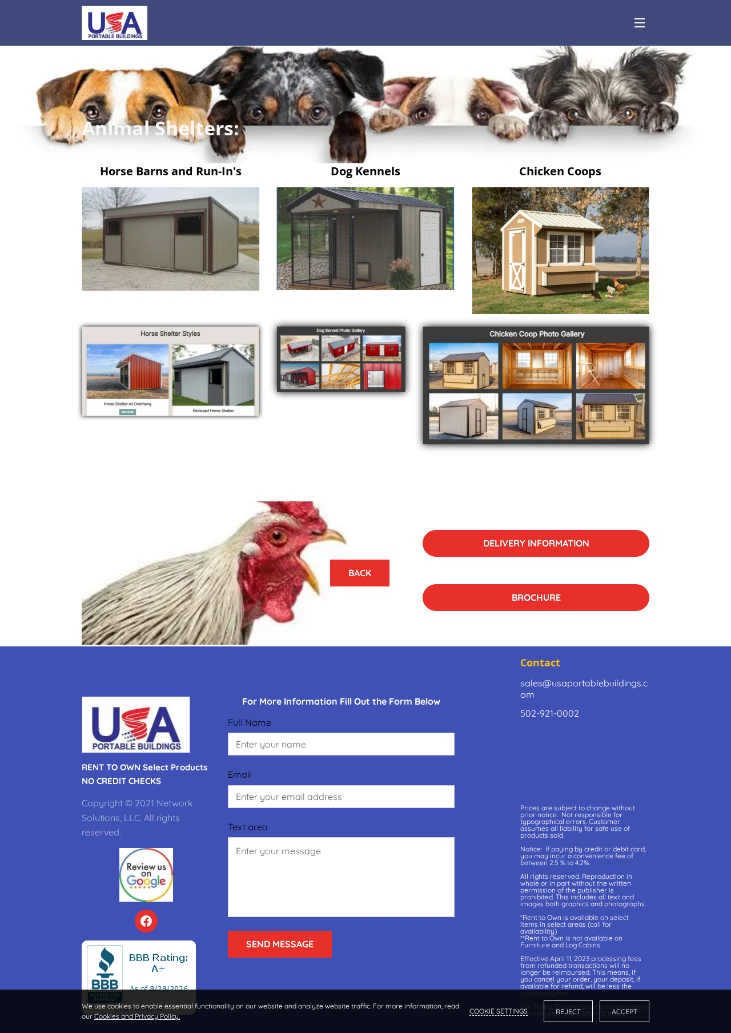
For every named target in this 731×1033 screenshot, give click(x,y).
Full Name (249, 722)
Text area (248, 827)
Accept (624, 1011)
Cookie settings (498, 1011)
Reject (568, 1011)
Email (239, 774)
